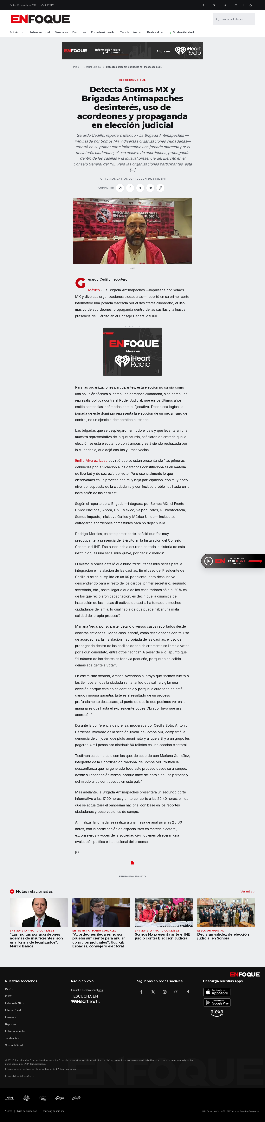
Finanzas (61, 32)
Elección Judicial (92, 66)
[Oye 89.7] (43, 1098)
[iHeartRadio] (85, 999)
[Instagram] (225, 5)
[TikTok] (188, 992)
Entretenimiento (103, 32)
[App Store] (217, 992)
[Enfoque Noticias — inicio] (40, 19)
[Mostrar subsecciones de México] (23, 32)
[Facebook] (203, 5)
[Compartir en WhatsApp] (120, 188)
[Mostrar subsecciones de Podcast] (162, 32)
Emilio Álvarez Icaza (91, 460)
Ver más (246, 891)
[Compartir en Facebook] (130, 188)
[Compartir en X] (140, 188)
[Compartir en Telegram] (150, 188)
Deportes (79, 32)
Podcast (153, 32)
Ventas (8, 1110)
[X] (214, 5)
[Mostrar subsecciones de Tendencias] (140, 32)
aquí (100, 990)
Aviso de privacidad (27, 1110)
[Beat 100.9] (26, 1098)
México (15, 32)
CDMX (8, 996)
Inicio (76, 66)
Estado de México (15, 1003)
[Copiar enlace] (160, 188)
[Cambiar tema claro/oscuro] (251, 5)
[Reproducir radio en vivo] (208, 561)
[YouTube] (236, 5)
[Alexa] (217, 1013)
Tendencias (128, 32)
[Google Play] (217, 1002)
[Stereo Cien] (59, 1098)
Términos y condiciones (54, 1110)
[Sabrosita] (76, 1098)
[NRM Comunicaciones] (9, 1098)
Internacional (40, 32)
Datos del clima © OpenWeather (20, 1076)
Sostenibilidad (183, 32)
